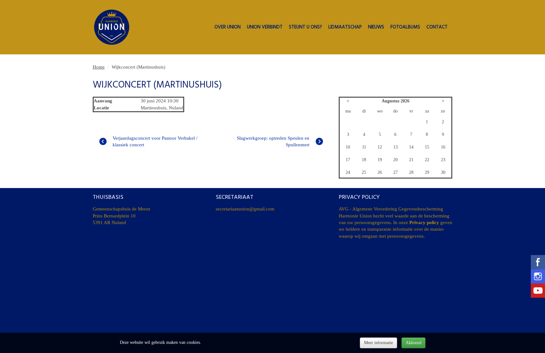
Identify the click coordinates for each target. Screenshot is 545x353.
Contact (437, 27)
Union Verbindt (265, 27)
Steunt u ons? (305, 27)
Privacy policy (424, 222)
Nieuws (376, 27)
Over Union (227, 27)
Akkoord (413, 342)
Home (99, 67)
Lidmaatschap (345, 27)
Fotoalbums (405, 27)
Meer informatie (378, 342)
